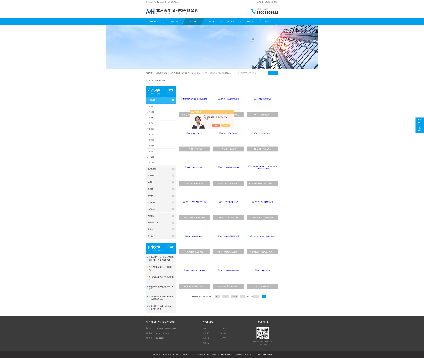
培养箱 (150, 182)
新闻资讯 (222, 333)
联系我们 (275, 2)
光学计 (151, 151)
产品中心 (193, 22)
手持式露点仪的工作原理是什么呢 (161, 278)
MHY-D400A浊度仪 (263, 286)
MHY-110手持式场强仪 (262, 149)
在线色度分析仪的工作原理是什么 (161, 268)
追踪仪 (151, 162)
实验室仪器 (152, 229)
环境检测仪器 (153, 202)
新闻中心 (212, 22)
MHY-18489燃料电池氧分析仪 (194, 218)
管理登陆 (239, 354)
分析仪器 (151, 209)
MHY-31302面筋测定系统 (228, 218)
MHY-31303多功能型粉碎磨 (263, 218)
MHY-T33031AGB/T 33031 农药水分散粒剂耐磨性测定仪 (263, 183)
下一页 (234, 296)
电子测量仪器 (153, 223)
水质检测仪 (152, 169)
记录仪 (150, 196)
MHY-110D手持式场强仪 (229, 149)
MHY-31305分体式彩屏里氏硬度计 (262, 252)
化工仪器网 (257, 354)
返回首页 (260, 2)
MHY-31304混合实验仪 (194, 252)
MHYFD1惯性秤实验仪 (262, 115)
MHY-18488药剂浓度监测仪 (228, 286)
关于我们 (174, 22)
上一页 (225, 296)
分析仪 (151, 134)
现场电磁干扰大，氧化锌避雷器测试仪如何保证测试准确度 (161, 258)
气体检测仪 (152, 100)
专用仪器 (151, 236)
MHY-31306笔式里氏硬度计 (228, 252)
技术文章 (230, 22)
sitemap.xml (267, 354)
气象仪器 (151, 216)
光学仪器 (151, 175)
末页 (242, 296)
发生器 (151, 129)
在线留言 (268, 2)
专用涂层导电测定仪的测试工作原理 (161, 288)
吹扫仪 (151, 157)
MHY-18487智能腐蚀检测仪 (194, 286)
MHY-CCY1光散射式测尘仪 (228, 183)
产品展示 (206, 333)
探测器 (151, 140)
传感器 (150, 189)
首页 (156, 80)
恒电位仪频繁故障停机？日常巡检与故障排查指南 (161, 298)
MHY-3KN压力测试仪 (194, 149)
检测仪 (151, 146)
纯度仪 (151, 106)
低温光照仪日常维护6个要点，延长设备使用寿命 (162, 307)
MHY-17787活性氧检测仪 (194, 183)
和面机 (151, 117)
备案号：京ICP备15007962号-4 (223, 354)
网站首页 (156, 22)
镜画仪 (151, 112)
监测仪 (151, 123)
